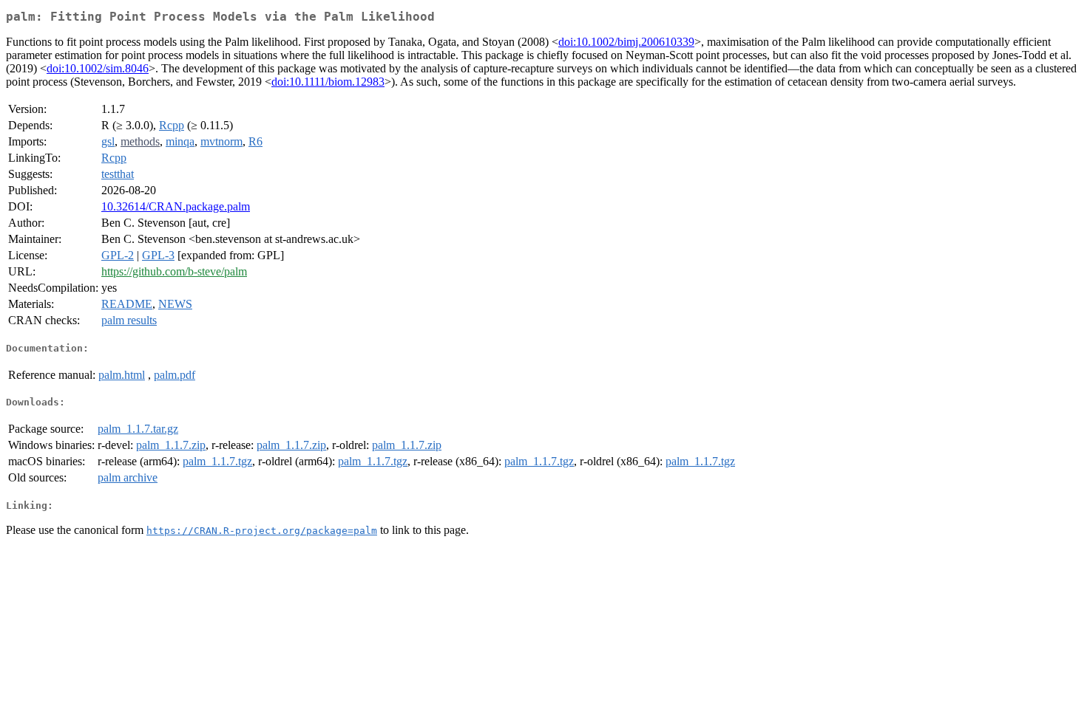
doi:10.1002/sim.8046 (98, 68)
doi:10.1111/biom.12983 (328, 81)
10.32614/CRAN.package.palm (175, 206)
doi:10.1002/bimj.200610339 (626, 41)
